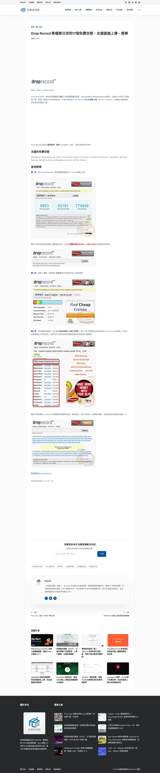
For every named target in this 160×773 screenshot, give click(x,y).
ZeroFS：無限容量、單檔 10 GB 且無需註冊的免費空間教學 (92, 679)
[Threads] (139, 2)
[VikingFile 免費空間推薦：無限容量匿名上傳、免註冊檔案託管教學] (42, 668)
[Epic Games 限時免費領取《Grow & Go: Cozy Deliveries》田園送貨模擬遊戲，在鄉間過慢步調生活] (102, 740)
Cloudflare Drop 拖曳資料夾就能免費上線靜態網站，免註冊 (117, 651)
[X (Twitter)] (129, 2)
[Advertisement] (80, 59)
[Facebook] (126, 2)
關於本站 (23, 2)
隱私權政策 (57, 2)
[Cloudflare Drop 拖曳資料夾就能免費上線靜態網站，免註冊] (118, 640)
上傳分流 (50, 566)
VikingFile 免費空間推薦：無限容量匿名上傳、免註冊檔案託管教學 (41, 679)
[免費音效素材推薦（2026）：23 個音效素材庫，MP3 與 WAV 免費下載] (58, 740)
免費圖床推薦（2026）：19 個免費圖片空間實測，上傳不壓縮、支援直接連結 (66, 651)
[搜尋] (139, 10)
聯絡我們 (40, 2)
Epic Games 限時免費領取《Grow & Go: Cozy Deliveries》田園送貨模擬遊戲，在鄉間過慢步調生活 (123, 740)
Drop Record (36, 97)
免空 (60, 566)
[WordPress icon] (55, 598)
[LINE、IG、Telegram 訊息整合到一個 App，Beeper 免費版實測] (102, 751)
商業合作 (48, 2)
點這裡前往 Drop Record (41, 473)
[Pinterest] (132, 2)
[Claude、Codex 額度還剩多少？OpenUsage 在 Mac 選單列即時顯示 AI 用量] (102, 717)
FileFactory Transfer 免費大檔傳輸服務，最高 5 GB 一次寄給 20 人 (42, 651)
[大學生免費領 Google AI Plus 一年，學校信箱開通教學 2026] (102, 728)
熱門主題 (99, 10)
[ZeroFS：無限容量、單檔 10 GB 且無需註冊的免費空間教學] (93, 668)
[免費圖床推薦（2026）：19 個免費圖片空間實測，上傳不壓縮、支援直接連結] (67, 640)
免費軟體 (68, 10)
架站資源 (119, 10)
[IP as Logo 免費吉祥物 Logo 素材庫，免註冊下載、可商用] (58, 717)
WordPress (133, 769)
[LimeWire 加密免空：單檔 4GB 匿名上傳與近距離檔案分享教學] (67, 668)
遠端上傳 (93, 566)
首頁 (32, 27)
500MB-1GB (37, 566)
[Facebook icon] (46, 598)
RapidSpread (101, 97)
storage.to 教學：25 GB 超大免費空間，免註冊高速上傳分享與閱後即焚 (118, 679)
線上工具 (78, 10)
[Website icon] (50, 598)
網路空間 (81, 566)
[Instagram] (136, 2)
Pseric (39, 90)
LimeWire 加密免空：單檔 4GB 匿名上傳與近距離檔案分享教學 (67, 679)
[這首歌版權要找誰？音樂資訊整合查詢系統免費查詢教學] (58, 728)
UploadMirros (88, 97)
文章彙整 (31, 2)
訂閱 (102, 554)
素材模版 (130, 10)
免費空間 (89, 10)
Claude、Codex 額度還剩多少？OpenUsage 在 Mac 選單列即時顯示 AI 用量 (123, 717)
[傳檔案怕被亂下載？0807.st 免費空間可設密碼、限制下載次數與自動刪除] (93, 640)
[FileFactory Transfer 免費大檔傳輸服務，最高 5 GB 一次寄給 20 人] (42, 640)
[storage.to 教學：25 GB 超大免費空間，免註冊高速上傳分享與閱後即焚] (118, 668)
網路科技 (109, 10)
